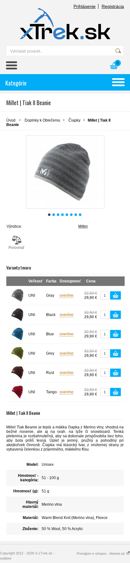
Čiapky (74, 120)
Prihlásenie (85, 6)
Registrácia (113, 6)
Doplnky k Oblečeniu (42, 120)
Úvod (10, 120)
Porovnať (17, 247)
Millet (83, 226)
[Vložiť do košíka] (115, 295)
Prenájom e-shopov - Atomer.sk (101, 553)
